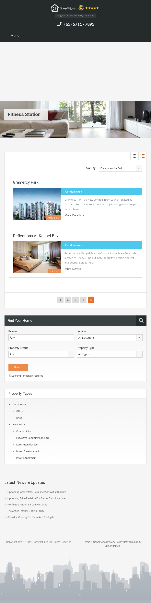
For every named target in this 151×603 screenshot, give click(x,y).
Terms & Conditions (94, 541)
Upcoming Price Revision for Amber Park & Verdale (36, 498)
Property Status (18, 347)
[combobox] (120, 168)
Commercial (19, 404)
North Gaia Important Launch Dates (27, 504)
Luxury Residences (27, 444)
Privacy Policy (114, 541)
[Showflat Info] (75, 8)
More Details (73, 215)
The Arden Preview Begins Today (25, 510)
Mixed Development (27, 451)
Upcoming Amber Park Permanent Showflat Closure (36, 492)
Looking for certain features (27, 375)
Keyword (13, 331)
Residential (19, 424)
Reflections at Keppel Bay (35, 235)
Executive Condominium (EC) (32, 437)
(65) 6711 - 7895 (79, 24)
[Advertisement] (75, 71)
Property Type (86, 347)
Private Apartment (26, 457)
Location (82, 331)
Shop (19, 417)
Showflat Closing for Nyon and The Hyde (30, 517)
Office (19, 411)
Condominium (24, 431)
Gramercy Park (26, 182)
